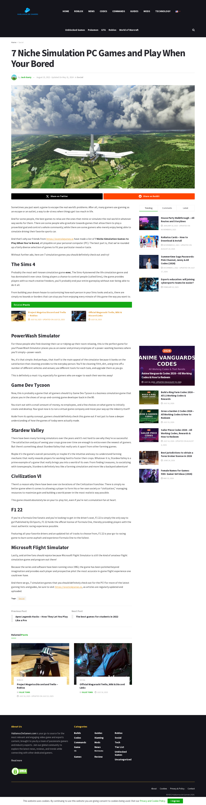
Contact (191, 788)
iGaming (98, 737)
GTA (103, 29)
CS (75, 751)
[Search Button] (193, 30)
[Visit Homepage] (27, 11)
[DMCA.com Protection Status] (19, 771)
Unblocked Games (75, 29)
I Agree (175, 800)
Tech (117, 742)
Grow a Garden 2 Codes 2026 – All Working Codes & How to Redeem (177, 414)
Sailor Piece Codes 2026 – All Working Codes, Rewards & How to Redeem (176, 433)
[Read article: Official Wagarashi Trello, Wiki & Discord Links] (79, 316)
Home (66, 11)
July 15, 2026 (168, 422)
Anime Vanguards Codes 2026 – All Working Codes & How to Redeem (167, 375)
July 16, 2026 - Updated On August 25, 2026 (162, 382)
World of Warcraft (128, 29)
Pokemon (93, 29)
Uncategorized (123, 759)
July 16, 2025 (96, 319)
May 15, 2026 (168, 478)
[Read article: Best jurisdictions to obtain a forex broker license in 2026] (149, 458)
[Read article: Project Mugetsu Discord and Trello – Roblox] (18, 316)
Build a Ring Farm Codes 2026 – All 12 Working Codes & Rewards (177, 395)
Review (98, 756)
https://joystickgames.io (60, 238)
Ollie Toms (24, 692)
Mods (147, 11)
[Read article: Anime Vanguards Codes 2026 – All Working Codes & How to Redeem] (167, 366)
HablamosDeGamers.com (23, 733)
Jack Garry (26, 77)
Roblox (78, 11)
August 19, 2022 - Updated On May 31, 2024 (55, 77)
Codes (103, 11)
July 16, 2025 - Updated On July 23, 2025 (47, 319)
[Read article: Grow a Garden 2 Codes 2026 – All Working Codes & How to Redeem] (149, 416)
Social (21, 42)
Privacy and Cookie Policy (152, 800)
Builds (77, 733)
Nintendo (98, 751)
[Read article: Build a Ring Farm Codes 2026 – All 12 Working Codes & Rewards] (149, 397)
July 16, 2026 (168, 403)
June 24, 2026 (169, 460)
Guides (134, 11)
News (91, 11)
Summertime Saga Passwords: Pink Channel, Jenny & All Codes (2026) (177, 260)
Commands (118, 11)
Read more (16, 760)
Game (77, 747)
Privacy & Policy (177, 788)
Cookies (163, 788)
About (154, 788)
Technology (162, 11)
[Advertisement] (167, 318)
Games (77, 756)
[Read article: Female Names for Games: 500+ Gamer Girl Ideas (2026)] (149, 476)
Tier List (119, 747)
